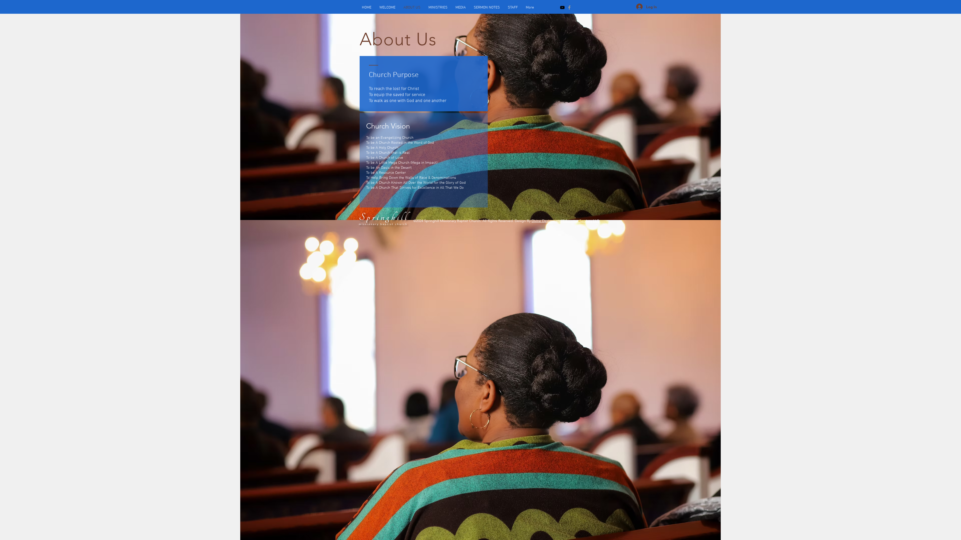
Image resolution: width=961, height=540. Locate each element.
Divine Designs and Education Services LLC (565, 220)
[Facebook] (569, 7)
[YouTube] (562, 7)
